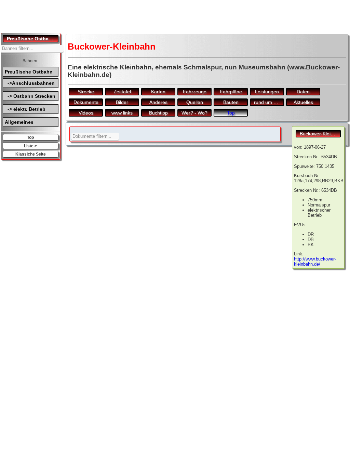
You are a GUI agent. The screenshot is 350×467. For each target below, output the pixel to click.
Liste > (30, 146)
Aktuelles (303, 102)
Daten (303, 91)
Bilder (122, 102)
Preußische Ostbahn (29, 72)
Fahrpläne (231, 91)
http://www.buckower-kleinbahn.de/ (315, 261)
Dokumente (85, 102)
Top (30, 137)
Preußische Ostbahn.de (32, 38)
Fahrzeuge (194, 91)
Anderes (158, 102)
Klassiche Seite (30, 154)
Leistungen (267, 91)
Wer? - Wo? (194, 113)
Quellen (194, 102)
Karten (158, 91)
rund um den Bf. (269, 102)
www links (122, 113)
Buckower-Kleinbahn (320, 133)
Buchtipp (158, 113)
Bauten (231, 102)
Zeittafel (122, 91)
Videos (86, 113)
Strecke (86, 91)
